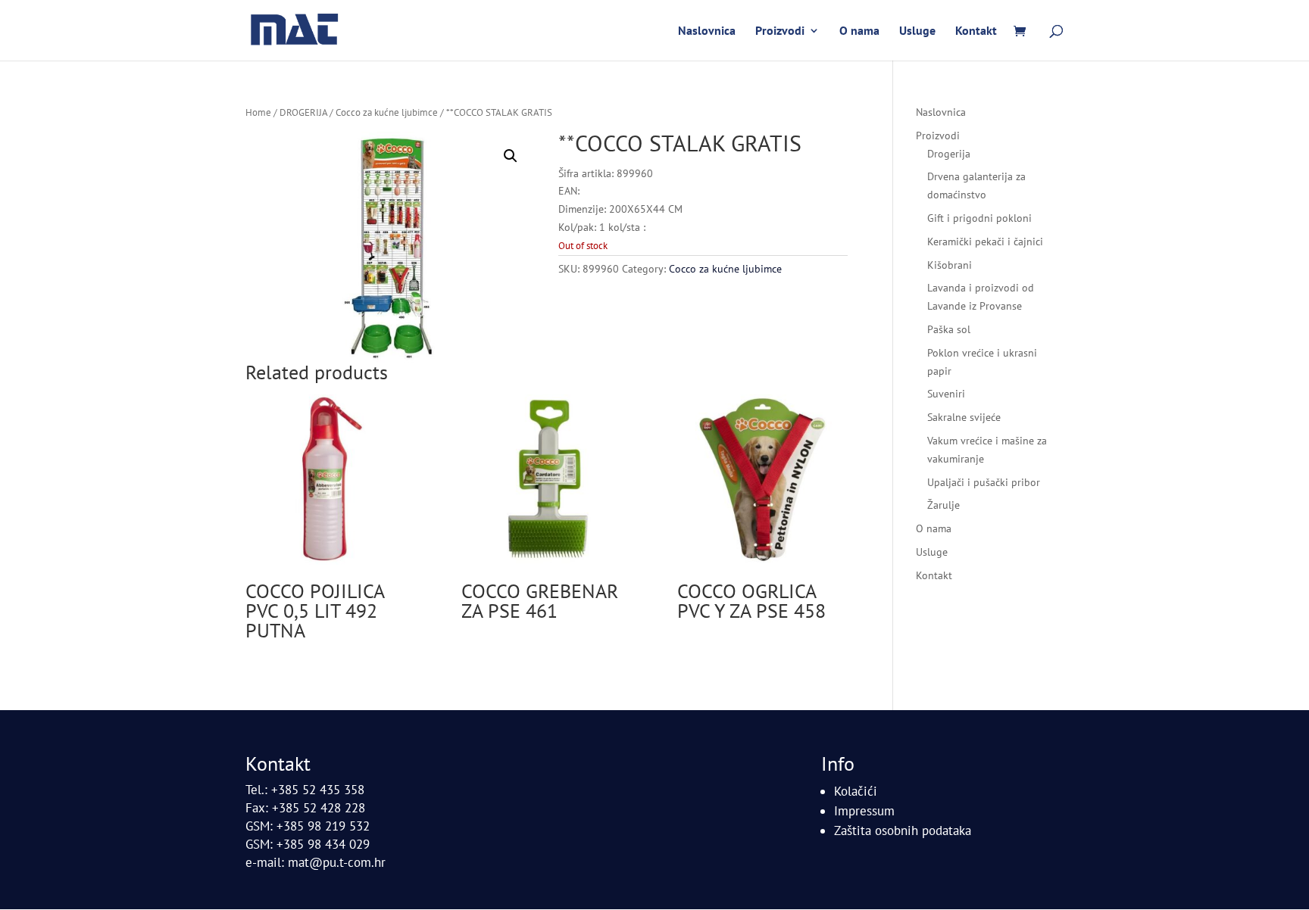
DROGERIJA (303, 112)
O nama (859, 31)
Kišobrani (949, 265)
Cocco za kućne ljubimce (387, 112)
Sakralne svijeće (964, 417)
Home (258, 112)
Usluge (917, 31)
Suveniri (946, 393)
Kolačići (855, 791)
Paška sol (948, 329)
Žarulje (943, 505)
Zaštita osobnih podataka (902, 830)
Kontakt (976, 31)
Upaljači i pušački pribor (983, 482)
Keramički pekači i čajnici (985, 241)
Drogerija (948, 153)
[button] (510, 156)
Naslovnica (707, 31)
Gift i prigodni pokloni (979, 218)
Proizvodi (779, 31)
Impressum (864, 810)
